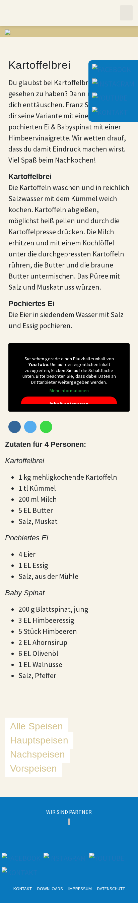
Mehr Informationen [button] (69, 391)
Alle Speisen (36, 726)
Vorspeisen (33, 768)
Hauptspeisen (39, 740)
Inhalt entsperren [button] (69, 404)
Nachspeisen (37, 754)
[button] (126, 12)
